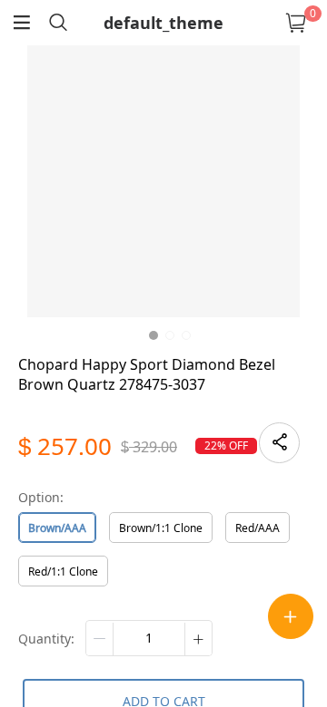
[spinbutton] (149, 638)
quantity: (46, 638)
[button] (100, 639)
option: (41, 497)
